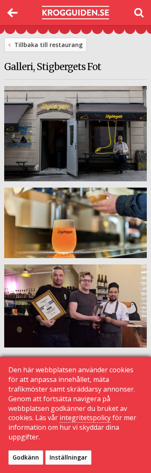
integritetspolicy (85, 417)
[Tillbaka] (12, 12)
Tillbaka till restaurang (48, 45)
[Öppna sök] (138, 12)
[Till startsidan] (75, 13)
